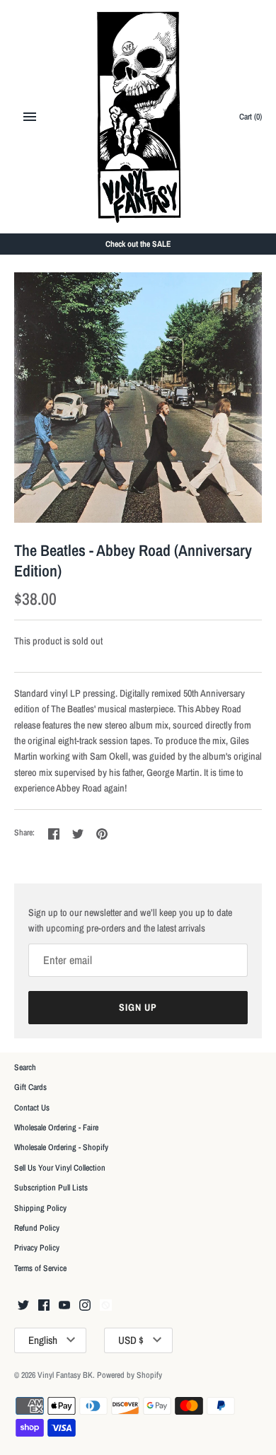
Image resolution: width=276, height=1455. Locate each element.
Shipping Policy (40, 1208)
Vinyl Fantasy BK (65, 1375)
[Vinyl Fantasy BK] (138, 116)
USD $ (131, 1340)
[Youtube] (64, 1306)
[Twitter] (23, 1306)
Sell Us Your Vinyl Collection (59, 1167)
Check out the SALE (138, 244)
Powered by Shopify (129, 1375)
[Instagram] (85, 1306)
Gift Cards (30, 1087)
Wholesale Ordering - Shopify (61, 1147)
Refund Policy (36, 1228)
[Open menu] (29, 116)
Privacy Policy (36, 1247)
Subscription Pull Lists (51, 1187)
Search (25, 1067)
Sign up (138, 1007)
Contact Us (32, 1107)
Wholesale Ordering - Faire (56, 1127)
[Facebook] (44, 1306)
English (42, 1340)
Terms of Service (40, 1268)
